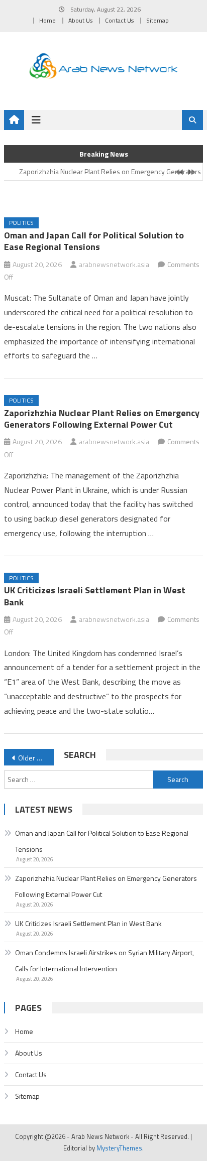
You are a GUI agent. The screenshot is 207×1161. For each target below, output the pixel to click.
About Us (80, 20)
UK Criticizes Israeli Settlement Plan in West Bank (94, 595)
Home (47, 20)
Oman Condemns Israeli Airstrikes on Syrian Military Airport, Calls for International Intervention (104, 960)
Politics (21, 222)
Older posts (36, 757)
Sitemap (157, 20)
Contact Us (119, 20)
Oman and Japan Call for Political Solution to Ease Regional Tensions (94, 240)
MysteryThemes (119, 1148)
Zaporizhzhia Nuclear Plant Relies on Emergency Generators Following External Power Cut (101, 418)
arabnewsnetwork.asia (114, 264)
